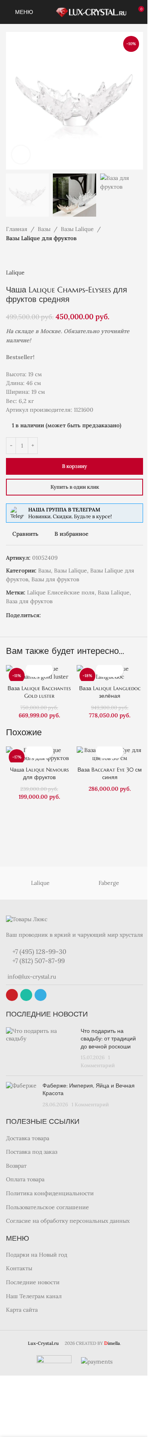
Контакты (19, 1268)
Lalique (15, 272)
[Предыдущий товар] (10, 255)
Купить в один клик (74, 487)
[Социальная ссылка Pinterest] (55, 615)
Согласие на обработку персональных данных (68, 1220)
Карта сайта (22, 1309)
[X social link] (45, 615)
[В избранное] (46, 670)
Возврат (16, 1165)
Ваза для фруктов (29, 601)
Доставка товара (27, 1138)
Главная (16, 229)
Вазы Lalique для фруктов (41, 238)
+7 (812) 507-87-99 (38, 961)
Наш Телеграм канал (34, 1296)
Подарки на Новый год (36, 1254)
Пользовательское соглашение (47, 1207)
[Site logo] (90, 11)
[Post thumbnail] (40, 1048)
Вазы (44, 229)
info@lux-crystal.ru (31, 976)
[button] (32, 670)
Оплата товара (25, 1179)
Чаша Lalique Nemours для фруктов (39, 773)
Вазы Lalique (77, 229)
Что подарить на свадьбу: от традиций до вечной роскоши (108, 1038)
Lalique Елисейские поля (61, 592)
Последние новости (33, 1282)
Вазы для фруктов (55, 579)
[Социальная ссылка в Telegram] (74, 615)
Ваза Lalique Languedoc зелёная (110, 692)
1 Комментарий (90, 1104)
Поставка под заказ (31, 1151)
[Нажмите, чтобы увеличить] (21, 155)
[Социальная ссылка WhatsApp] (65, 615)
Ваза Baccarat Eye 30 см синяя (109, 773)
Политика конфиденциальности (50, 1193)
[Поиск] (44, 12)
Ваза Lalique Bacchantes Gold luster (39, 692)
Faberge (109, 882)
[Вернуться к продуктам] (20, 255)
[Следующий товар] (30, 255)
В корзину (74, 466)
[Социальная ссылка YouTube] (12, 995)
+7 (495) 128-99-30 (38, 951)
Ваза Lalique (114, 592)
